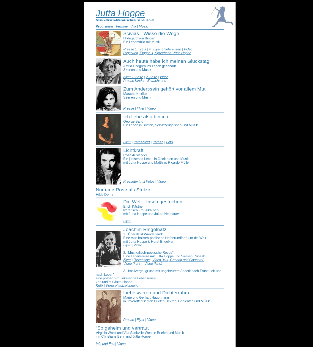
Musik (143, 26)
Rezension (142, 260)
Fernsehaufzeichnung (122, 285)
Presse (128, 108)
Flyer (157, 49)
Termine (121, 26)
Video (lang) (153, 263)
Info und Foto (105, 344)
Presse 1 (130, 49)
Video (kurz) (132, 263)
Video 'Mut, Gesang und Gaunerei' (178, 260)
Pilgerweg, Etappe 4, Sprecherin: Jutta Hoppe (157, 53)
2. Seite (151, 77)
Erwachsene (156, 81)
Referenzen (172, 49)
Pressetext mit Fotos (138, 181)
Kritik (99, 285)
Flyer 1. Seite (133, 77)
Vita (133, 26)
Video (188, 49)
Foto (169, 142)
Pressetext (142, 142)
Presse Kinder (134, 81)
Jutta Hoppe (120, 13)
